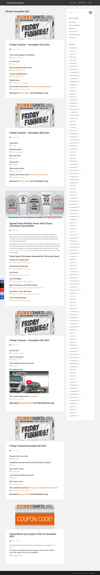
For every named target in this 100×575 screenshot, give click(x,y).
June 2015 (73, 299)
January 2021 (74, 106)
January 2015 (74, 314)
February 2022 (74, 66)
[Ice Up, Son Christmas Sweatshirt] (19, 275)
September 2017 (75, 216)
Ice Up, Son (33, 396)
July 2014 (73, 333)
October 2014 (74, 323)
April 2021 (73, 97)
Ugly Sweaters (72, 28)
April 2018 (73, 195)
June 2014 (73, 336)
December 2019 (75, 140)
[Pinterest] (2, 289)
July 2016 (73, 259)
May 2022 (73, 57)
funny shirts (24, 93)
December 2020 (75, 109)
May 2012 (73, 409)
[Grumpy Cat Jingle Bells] (20, 490)
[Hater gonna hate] (15, 171)
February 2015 (74, 311)
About (90, 2)
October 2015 (74, 287)
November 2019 (75, 143)
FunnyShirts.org (82, 2)
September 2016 (75, 253)
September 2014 (75, 327)
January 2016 (74, 277)
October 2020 (74, 112)
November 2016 (75, 247)
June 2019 (73, 152)
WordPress (92, 573)
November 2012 (75, 394)
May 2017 (73, 228)
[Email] (2, 293)
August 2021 (74, 84)
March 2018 (74, 198)
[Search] (90, 12)
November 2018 (75, 173)
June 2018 (73, 189)
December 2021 (75, 72)
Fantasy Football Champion (40, 86)
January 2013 (74, 388)
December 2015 (75, 281)
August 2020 (74, 118)
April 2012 (73, 412)
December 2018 (75, 170)
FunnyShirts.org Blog (15, 3)
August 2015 (74, 293)
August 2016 (74, 256)
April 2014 (73, 342)
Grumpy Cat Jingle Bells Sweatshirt (43, 488)
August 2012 (74, 403)
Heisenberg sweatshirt (38, 175)
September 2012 (75, 400)
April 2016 (73, 268)
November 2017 (75, 210)
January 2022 (74, 69)
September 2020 (75, 115)
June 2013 (73, 373)
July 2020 (73, 121)
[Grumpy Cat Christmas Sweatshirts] (19, 262)
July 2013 (73, 369)
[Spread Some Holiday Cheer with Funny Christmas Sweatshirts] (34, 204)
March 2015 (74, 308)
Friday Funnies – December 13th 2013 (29, 340)
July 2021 (73, 87)
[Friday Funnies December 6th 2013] (34, 428)
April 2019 (73, 158)
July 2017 (73, 222)
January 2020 (74, 136)
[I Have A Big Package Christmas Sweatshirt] (20, 300)
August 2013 (74, 366)
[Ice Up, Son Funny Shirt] (16, 399)
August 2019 (74, 149)
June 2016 (73, 262)
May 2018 (73, 192)
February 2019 (74, 164)
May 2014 (73, 339)
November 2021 (75, 75)
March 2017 (74, 235)
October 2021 (74, 78)
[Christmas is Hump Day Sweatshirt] (19, 269)
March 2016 (74, 271)
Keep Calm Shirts (73, 31)
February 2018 (74, 201)
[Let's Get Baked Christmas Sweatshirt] (20, 281)
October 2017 (74, 213)
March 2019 (74, 161)
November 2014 (75, 320)
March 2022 (74, 63)
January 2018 (74, 204)
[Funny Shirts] (15, 555)
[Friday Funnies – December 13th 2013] (34, 322)
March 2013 (74, 382)
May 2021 (73, 94)
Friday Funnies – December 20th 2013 (29, 132)
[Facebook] (2, 282)
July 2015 (73, 296)
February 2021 (74, 103)
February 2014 (74, 348)
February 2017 (74, 238)
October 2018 (74, 176)
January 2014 (74, 351)
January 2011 (74, 415)
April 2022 (73, 60)
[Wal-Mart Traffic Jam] (16, 57)
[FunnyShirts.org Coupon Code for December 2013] (34, 516)
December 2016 (75, 244)
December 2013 (75, 354)
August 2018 (74, 182)
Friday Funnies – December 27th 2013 (29, 44)
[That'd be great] (16, 152)
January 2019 (74, 167)
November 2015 (75, 284)
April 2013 (73, 379)
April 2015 (73, 305)
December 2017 (75, 207)
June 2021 (73, 90)
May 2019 (73, 155)
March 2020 (74, 130)
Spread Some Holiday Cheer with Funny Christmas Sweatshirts (30, 224)
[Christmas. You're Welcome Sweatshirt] (24, 294)
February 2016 (74, 274)
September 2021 (75, 81)
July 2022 (73, 51)
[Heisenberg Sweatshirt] (16, 177)
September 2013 (75, 363)
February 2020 (74, 133)
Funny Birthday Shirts (74, 34)
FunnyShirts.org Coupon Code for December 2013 (32, 535)
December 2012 (75, 391)
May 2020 (73, 127)
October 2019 (74, 146)
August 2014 (74, 330)
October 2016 (74, 250)
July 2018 (73, 186)
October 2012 (74, 397)
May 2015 (73, 302)
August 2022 (74, 48)
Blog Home (73, 2)
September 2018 (75, 179)
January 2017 (74, 241)
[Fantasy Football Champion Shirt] (19, 89)
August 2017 (74, 219)
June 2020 (73, 124)
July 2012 (73, 406)
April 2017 (73, 232)
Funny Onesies (72, 22)
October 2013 (74, 360)
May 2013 (73, 376)
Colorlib (82, 573)
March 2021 (74, 100)
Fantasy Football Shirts (74, 25)
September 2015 (75, 290)
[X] (2, 286)
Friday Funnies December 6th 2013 (27, 445)
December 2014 (75, 317)
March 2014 (74, 345)
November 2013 (75, 357)
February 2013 (74, 385)
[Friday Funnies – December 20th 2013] (34, 115)
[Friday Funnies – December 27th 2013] (34, 27)
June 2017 (73, 225)
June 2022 (73, 54)
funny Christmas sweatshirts (17, 250)
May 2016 (73, 265)
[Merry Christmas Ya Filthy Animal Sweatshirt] (26, 288)
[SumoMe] (2, 297)
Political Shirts (72, 37)
